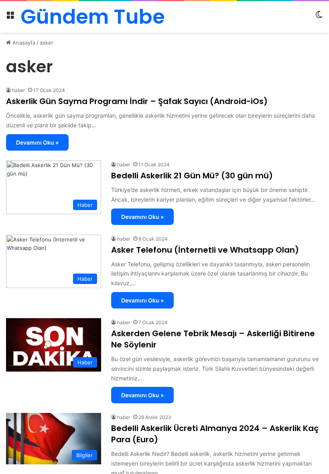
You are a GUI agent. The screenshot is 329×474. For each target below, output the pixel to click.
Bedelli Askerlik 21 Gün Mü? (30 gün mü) (192, 175)
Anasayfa (23, 42)
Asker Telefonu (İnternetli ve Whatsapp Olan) (205, 249)
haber (18, 90)
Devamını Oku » (37, 142)
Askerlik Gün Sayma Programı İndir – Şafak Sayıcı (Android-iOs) (137, 101)
